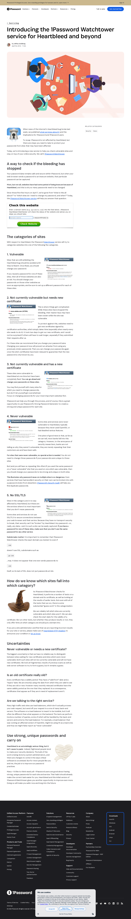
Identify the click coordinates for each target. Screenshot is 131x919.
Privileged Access (13, 830)
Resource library (71, 827)
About (88, 817)
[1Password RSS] (122, 903)
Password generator (14, 851)
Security (88, 131)
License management (34, 858)
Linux (111, 837)
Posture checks (32, 831)
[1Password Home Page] (14, 9)
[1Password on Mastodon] (97, 903)
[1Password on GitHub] (109, 903)
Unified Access (12, 817)
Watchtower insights (34, 861)
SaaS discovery (32, 847)
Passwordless (51, 824)
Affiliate (88, 864)
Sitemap (10, 906)
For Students (90, 867)
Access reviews (32, 820)
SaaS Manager (11, 834)
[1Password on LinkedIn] (114, 903)
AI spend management (54, 817)
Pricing (9, 869)
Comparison (11, 859)
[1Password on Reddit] (101, 903)
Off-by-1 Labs (70, 817)
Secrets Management (34, 865)
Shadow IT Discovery (53, 831)
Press (88, 824)
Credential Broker (13, 826)
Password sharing (33, 868)
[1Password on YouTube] (105, 903)
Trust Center (90, 838)
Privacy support (71, 880)
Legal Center (90, 835)
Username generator (14, 855)
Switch (9, 866)
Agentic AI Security (52, 855)
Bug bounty (70, 860)
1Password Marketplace (94, 860)
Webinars (69, 820)
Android (111, 830)
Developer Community (73, 853)
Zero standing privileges (54, 820)
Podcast (89, 827)
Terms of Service (12, 903)
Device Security (51, 827)
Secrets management (73, 857)
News (95, 131)
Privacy (68, 838)
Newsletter (89, 831)
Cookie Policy (24, 903)
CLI (110, 841)
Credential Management (54, 846)
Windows (112, 823)
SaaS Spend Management (55, 842)
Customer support (72, 876)
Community (70, 873)
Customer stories (72, 824)
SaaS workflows (32, 850)
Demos (9, 862)
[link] (115, 9)
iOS (110, 826)
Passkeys (30, 878)
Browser (112, 834)
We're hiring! (90, 820)
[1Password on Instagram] (118, 903)
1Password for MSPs (92, 851)
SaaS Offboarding (52, 838)
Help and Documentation (74, 869)
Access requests (32, 824)
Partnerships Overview (93, 847)
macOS (111, 819)
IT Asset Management (34, 854)
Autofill (29, 817)
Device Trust (11, 837)
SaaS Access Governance (54, 835)
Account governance (34, 827)
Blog (67, 831)
